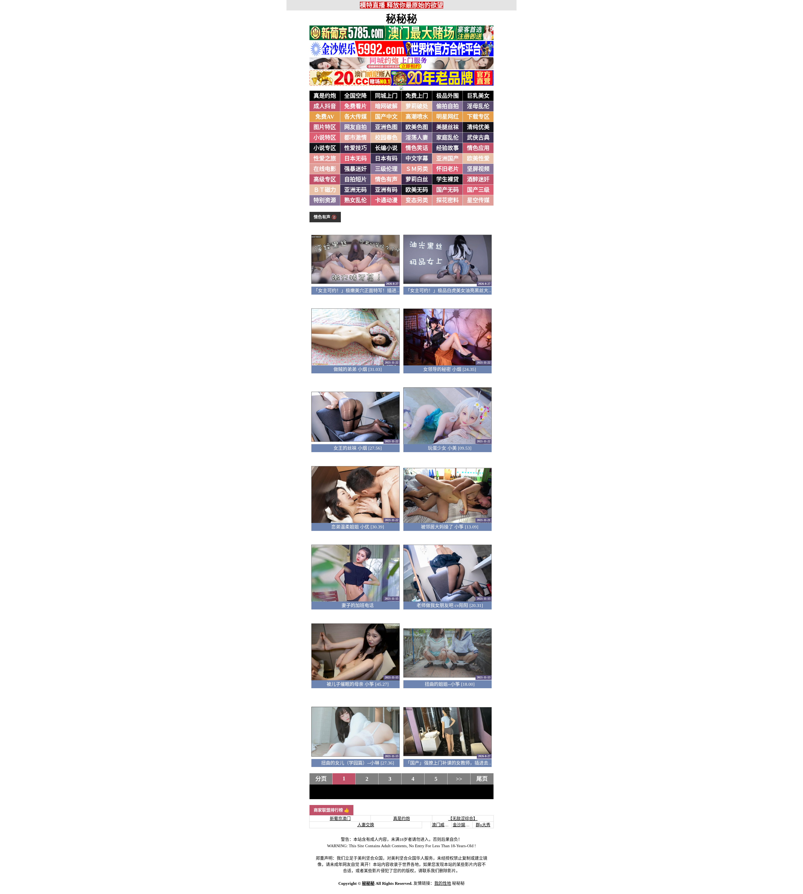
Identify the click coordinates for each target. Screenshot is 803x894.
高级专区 (324, 179)
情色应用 (478, 148)
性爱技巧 (355, 148)
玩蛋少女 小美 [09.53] (449, 448)
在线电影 (324, 169)
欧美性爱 (478, 158)
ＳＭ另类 (416, 169)
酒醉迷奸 (478, 179)
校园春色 (386, 138)
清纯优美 (478, 127)
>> (459, 779)
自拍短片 (355, 179)
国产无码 (447, 190)
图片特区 (324, 127)
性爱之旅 (324, 158)
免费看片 (355, 106)
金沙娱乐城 (463, 825)
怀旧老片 (447, 169)
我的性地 (442, 883)
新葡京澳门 (340, 818)
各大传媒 (355, 117)
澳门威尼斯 (442, 825)
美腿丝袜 (447, 127)
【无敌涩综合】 (462, 818)
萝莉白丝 (416, 179)
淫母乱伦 (478, 106)
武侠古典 (478, 138)
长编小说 (386, 148)
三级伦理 (386, 169)
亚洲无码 (355, 190)
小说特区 (324, 138)
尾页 (482, 779)
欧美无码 (416, 190)
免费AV (324, 117)
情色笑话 (416, 148)
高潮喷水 (416, 117)
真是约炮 (324, 96)
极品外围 (447, 96)
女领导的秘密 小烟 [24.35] (449, 369)
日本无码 (355, 158)
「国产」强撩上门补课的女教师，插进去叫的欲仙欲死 (460, 763)
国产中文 (386, 117)
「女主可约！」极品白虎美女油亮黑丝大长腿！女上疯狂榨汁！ (469, 290)
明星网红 (447, 117)
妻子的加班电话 (357, 605)
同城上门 (386, 96)
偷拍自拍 (447, 106)
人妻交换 (365, 825)
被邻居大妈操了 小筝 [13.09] (449, 526)
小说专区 (324, 148)
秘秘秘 (401, 19)
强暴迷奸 (355, 169)
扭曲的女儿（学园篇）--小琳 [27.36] (357, 763)
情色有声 (386, 179)
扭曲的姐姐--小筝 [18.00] (449, 684)
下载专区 (478, 117)
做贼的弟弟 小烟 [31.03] (358, 369)
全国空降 (355, 96)
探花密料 (447, 200)
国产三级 (478, 190)
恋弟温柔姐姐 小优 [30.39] (357, 526)
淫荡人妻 (416, 138)
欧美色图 (416, 127)
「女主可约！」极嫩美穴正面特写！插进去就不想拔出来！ (373, 290)
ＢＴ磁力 (324, 190)
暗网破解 (386, 106)
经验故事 (447, 148)
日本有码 (386, 158)
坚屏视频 (478, 169)
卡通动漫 (386, 200)
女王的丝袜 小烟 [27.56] (358, 448)
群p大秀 (483, 825)
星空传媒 (478, 200)
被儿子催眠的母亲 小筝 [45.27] (358, 684)
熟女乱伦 (355, 200)
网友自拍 (355, 127)
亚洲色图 (386, 127)
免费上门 (416, 96)
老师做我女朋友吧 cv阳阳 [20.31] (450, 605)
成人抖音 (324, 106)
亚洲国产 (447, 158)
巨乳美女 (478, 96)
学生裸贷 (447, 179)
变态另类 (416, 200)
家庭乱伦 (447, 138)
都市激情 (355, 138)
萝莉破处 (416, 106)
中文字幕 (416, 158)
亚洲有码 (386, 190)
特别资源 (324, 200)
